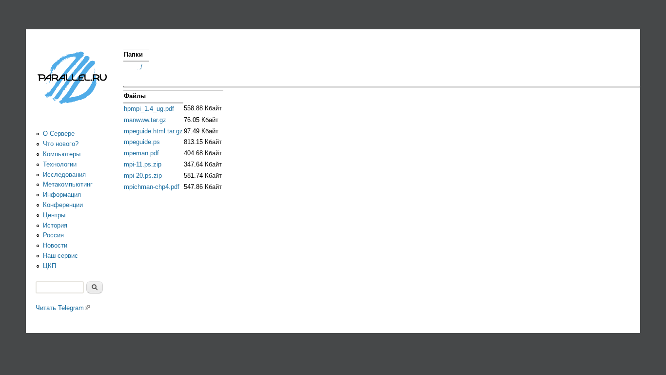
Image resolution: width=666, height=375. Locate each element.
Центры (54, 215)
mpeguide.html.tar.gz (153, 131)
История (55, 225)
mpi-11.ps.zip (142, 164)
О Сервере (59, 133)
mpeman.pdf (141, 153)
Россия (53, 235)
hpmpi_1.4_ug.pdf (149, 108)
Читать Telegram (63, 308)
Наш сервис (60, 255)
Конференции (63, 204)
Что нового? (60, 143)
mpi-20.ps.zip (143, 175)
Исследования (64, 174)
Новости (55, 245)
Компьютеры (61, 154)
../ (139, 67)
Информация (62, 194)
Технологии (60, 164)
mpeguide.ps (142, 142)
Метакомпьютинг (68, 184)
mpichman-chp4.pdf (151, 186)
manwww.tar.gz (145, 120)
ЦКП (49, 266)
